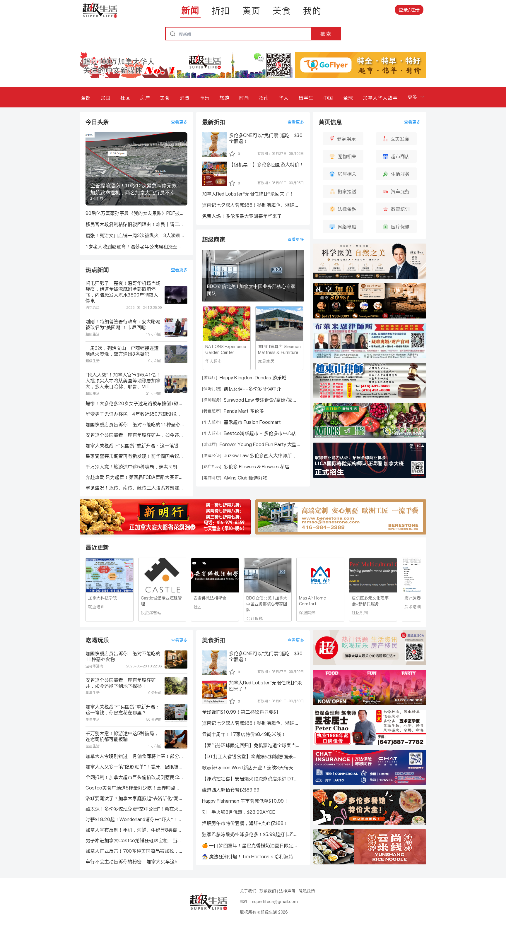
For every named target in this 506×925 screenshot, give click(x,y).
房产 (145, 98)
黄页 (251, 10)
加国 (106, 98)
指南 (264, 98)
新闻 (190, 10)
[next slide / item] (183, 168)
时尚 (244, 98)
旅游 (224, 98)
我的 (312, 10)
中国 (328, 98)
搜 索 (325, 33)
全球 (348, 98)
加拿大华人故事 (380, 98)
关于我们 (248, 891)
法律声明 (287, 891)
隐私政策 (307, 891)
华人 (284, 98)
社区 (125, 98)
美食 (282, 10)
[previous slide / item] (90, 168)
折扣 (221, 10)
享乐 (205, 98)
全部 (86, 98)
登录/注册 (409, 9)
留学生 (306, 98)
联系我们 (267, 891)
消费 (185, 98)
